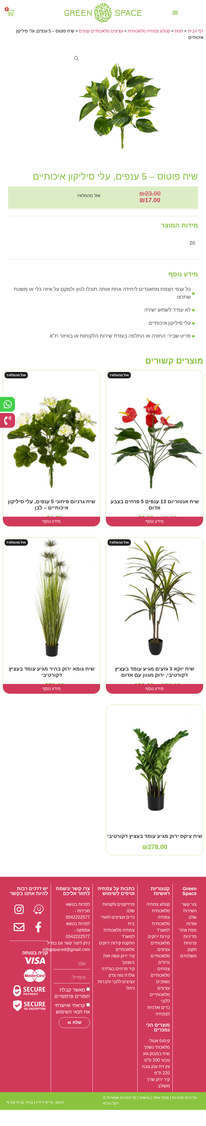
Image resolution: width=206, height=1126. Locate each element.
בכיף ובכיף (15, 1102)
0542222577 (78, 917)
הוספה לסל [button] (154, 850)
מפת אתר (161, 1097)
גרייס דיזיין (44, 1102)
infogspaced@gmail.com (66, 949)
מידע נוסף (154, 521)
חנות (179, 31)
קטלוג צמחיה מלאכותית (149, 31)
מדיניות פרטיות (184, 1097)
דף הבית (195, 31)
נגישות (144, 1097)
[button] (175, 12)
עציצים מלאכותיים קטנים (101, 31)
